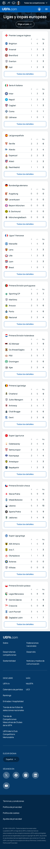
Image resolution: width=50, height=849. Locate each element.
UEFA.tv (6, 683)
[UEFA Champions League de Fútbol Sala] (9, 2)
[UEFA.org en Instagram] (25, 778)
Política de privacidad (12, 807)
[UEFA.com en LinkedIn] (35, 778)
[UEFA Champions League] (4, 2)
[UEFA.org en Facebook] (16, 778)
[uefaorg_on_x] (6, 778)
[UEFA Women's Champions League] (14, 2)
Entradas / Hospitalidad (13, 701)
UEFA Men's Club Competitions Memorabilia (10, 734)
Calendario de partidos (13, 689)
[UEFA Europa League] (18, 2)
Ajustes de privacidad (12, 819)
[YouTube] (6, 788)
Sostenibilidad (9, 660)
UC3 (28, 689)
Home (9, 9)
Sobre (5, 643)
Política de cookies (11, 813)
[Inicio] (10, 637)
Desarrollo (31, 652)
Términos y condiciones (13, 801)
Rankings (7, 695)
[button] (45, 9)
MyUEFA (29, 683)
